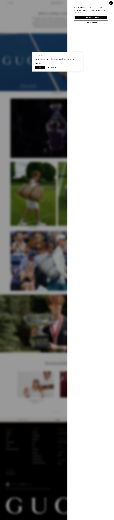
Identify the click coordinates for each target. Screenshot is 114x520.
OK (40, 67)
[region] (57, 62)
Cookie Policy (38, 63)
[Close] (111, 3)
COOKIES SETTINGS (52, 67)
